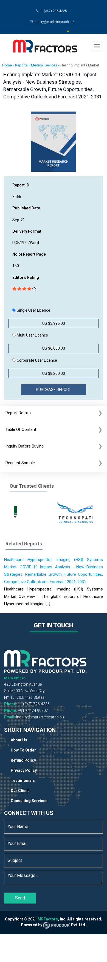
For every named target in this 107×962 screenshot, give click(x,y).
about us (19, 740)
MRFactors (48, 919)
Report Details (18, 412)
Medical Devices (44, 65)
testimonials (23, 780)
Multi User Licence (32, 335)
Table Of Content (20, 429)
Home (7, 65)
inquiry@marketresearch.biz (40, 717)
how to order (23, 750)
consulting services (29, 801)
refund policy (23, 760)
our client (20, 790)
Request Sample (20, 462)
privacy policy (24, 770)
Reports (21, 65)
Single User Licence (33, 310)
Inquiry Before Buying (24, 446)
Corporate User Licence (36, 360)
